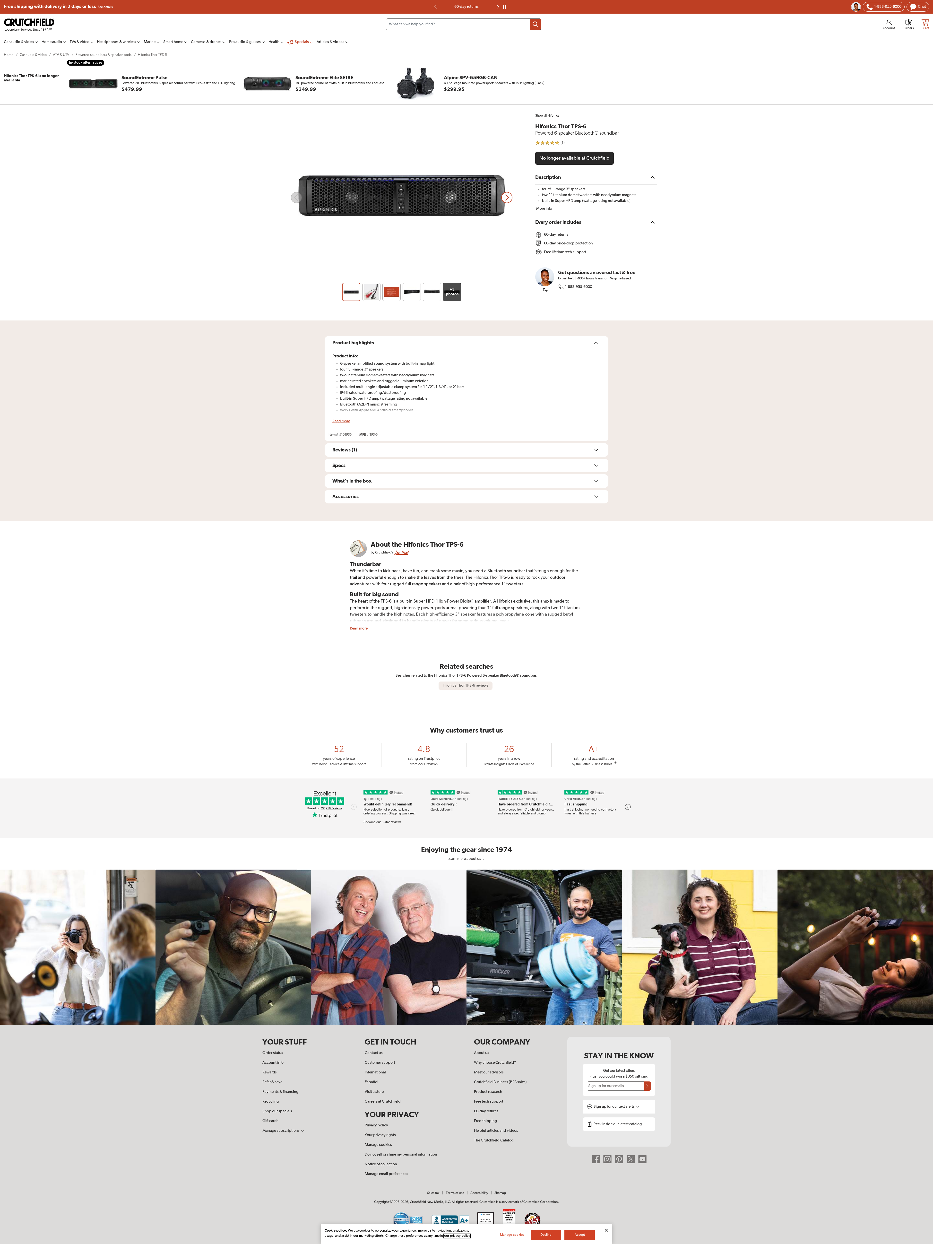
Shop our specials (277, 1111)
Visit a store (374, 1092)
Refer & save (272, 1082)
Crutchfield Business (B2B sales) (500, 1082)
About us (481, 1053)
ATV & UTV (61, 55)
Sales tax (433, 1193)
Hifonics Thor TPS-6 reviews (465, 686)
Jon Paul (401, 552)
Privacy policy (376, 1125)
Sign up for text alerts (614, 1107)
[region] (466, 947)
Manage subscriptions (281, 1131)
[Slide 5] (432, 292)
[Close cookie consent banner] (606, 1230)
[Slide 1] (351, 292)
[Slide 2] (371, 292)
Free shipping (58, 6)
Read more (341, 421)
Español (371, 1082)
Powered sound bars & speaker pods (103, 55)
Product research (488, 1092)
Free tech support (488, 1102)
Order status (272, 1053)
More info (544, 209)
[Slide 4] (412, 292)
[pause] (504, 7)
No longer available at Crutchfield (574, 158)
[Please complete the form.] (647, 1086)
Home (8, 55)
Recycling (270, 1102)
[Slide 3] (391, 292)
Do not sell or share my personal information (401, 1155)
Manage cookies (378, 1145)
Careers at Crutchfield (383, 1102)
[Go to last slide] (435, 7)
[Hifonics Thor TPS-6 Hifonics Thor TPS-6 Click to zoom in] (401, 197)
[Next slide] (497, 7)
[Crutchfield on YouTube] (642, 1159)
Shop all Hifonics (547, 115)
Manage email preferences (386, 1174)
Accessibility (479, 1193)
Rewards (269, 1072)
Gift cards (270, 1121)
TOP (923, 1241)
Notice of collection (381, 1164)
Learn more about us (465, 859)
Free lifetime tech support (467, 7)
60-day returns (486, 1111)
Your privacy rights (380, 1135)
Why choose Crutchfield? (495, 1063)
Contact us (374, 1053)
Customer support (380, 1063)
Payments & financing (280, 1092)
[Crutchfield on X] (631, 1159)
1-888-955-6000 (578, 287)
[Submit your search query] (535, 24)
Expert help (566, 278)
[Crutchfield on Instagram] (607, 1159)
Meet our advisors (489, 1072)
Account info (273, 1063)
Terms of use (455, 1193)
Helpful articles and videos (496, 1131)
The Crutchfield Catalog (493, 1140)
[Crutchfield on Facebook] (596, 1159)
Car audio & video (33, 55)
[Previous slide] (296, 197)
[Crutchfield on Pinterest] (619, 1159)
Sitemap (500, 1193)
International (375, 1072)
